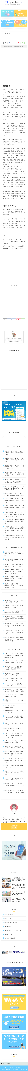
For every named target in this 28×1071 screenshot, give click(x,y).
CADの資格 (8, 918)
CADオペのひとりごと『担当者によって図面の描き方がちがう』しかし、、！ (14, 785)
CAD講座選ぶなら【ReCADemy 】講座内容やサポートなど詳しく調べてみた (14, 507)
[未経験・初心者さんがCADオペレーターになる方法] (14, 4)
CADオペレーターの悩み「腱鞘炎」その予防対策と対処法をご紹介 (14, 690)
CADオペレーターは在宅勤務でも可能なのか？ (14, 766)
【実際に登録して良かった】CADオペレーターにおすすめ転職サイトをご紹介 (14, 632)
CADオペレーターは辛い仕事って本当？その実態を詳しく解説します (14, 747)
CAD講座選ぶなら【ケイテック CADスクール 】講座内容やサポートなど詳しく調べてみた (14, 514)
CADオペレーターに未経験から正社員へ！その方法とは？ (14, 674)
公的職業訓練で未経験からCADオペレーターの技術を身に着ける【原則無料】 (14, 537)
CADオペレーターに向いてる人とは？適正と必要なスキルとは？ (14, 661)
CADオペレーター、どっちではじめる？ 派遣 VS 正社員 (14, 601)
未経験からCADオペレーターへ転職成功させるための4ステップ (14, 606)
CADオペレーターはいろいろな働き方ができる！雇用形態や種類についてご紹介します (14, 735)
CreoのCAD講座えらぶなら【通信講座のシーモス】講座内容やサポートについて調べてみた (14, 488)
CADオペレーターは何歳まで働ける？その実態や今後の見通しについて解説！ (14, 717)
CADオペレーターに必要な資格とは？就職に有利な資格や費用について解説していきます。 (14, 639)
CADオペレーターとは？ (11, 926)
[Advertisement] (14, 67)
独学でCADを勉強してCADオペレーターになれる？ (14, 560)
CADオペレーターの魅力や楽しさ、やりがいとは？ (13, 729)
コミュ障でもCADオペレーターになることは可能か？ (14, 706)
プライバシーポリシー (11, 1067)
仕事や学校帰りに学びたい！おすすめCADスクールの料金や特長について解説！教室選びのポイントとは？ (14, 529)
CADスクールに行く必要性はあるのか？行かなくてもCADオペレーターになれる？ (14, 753)
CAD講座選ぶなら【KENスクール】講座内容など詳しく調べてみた (14, 494)
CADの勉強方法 (9, 914)
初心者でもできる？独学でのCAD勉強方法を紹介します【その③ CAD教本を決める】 (14, 578)
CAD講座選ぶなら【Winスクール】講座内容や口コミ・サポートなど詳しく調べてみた (14, 466)
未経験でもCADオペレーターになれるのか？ (14, 700)
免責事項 (19, 1067)
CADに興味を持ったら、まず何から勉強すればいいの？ (14, 695)
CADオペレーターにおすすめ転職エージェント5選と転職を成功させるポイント (14, 625)
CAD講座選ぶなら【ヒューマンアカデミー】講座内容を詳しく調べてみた (14, 459)
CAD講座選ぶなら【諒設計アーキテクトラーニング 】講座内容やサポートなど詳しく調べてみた (14, 480)
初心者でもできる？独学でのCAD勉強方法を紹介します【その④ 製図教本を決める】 (14, 585)
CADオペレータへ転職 (11, 922)
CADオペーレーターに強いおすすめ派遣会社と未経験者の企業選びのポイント (14, 617)
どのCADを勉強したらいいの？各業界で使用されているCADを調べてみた (14, 760)
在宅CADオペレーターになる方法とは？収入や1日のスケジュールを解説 (14, 772)
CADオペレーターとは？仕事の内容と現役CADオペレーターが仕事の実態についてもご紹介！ (14, 655)
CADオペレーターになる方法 (13, 930)
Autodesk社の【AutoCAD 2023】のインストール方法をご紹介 (14, 553)
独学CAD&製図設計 (10, 938)
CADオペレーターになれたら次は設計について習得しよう (14, 778)
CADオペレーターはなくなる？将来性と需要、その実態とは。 (14, 741)
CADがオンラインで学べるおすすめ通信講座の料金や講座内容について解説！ (14, 452)
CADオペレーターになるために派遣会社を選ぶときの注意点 (14, 611)
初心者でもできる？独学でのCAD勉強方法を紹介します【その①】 (14, 565)
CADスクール (8, 934)
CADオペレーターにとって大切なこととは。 (14, 724)
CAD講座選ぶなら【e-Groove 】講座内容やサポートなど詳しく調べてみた (14, 500)
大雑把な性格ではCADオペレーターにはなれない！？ (14, 711)
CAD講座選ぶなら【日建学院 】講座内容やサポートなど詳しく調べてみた (14, 521)
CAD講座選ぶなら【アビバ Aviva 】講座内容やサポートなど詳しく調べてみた (14, 473)
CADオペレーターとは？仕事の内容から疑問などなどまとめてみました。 (14, 792)
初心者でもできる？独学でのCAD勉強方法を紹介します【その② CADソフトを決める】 (14, 571)
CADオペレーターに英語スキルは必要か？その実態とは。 (14, 679)
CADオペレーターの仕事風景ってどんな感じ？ (14, 684)
